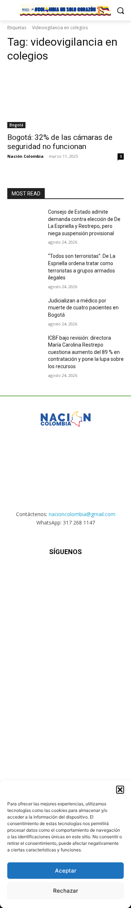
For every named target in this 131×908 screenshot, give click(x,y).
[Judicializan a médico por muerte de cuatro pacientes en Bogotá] (24, 309)
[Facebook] (30, 573)
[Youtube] (101, 573)
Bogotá (16, 124)
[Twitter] (83, 573)
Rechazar (65, 890)
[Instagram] (47, 573)
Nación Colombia (25, 156)
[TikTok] (65, 573)
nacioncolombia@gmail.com (82, 514)
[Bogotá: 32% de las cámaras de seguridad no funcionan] (65, 99)
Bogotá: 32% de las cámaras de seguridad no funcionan (59, 142)
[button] (120, 789)
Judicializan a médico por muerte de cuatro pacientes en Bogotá (83, 308)
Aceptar (65, 870)
